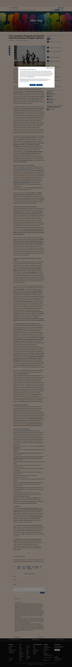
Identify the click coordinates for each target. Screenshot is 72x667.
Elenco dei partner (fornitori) (24, 81)
